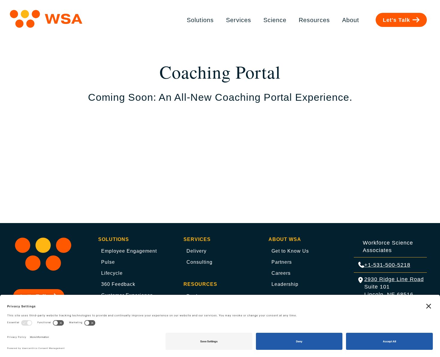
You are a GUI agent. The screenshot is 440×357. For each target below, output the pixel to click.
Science (274, 20)
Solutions (200, 20)
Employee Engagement (129, 251)
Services (238, 20)
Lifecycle (112, 273)
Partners (281, 262)
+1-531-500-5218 (387, 265)
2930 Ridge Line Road (394, 279)
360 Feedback (118, 284)
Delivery (196, 251)
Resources (314, 20)
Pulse (108, 262)
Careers (281, 273)
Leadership (284, 284)
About (350, 20)
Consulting (199, 262)
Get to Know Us (290, 251)
